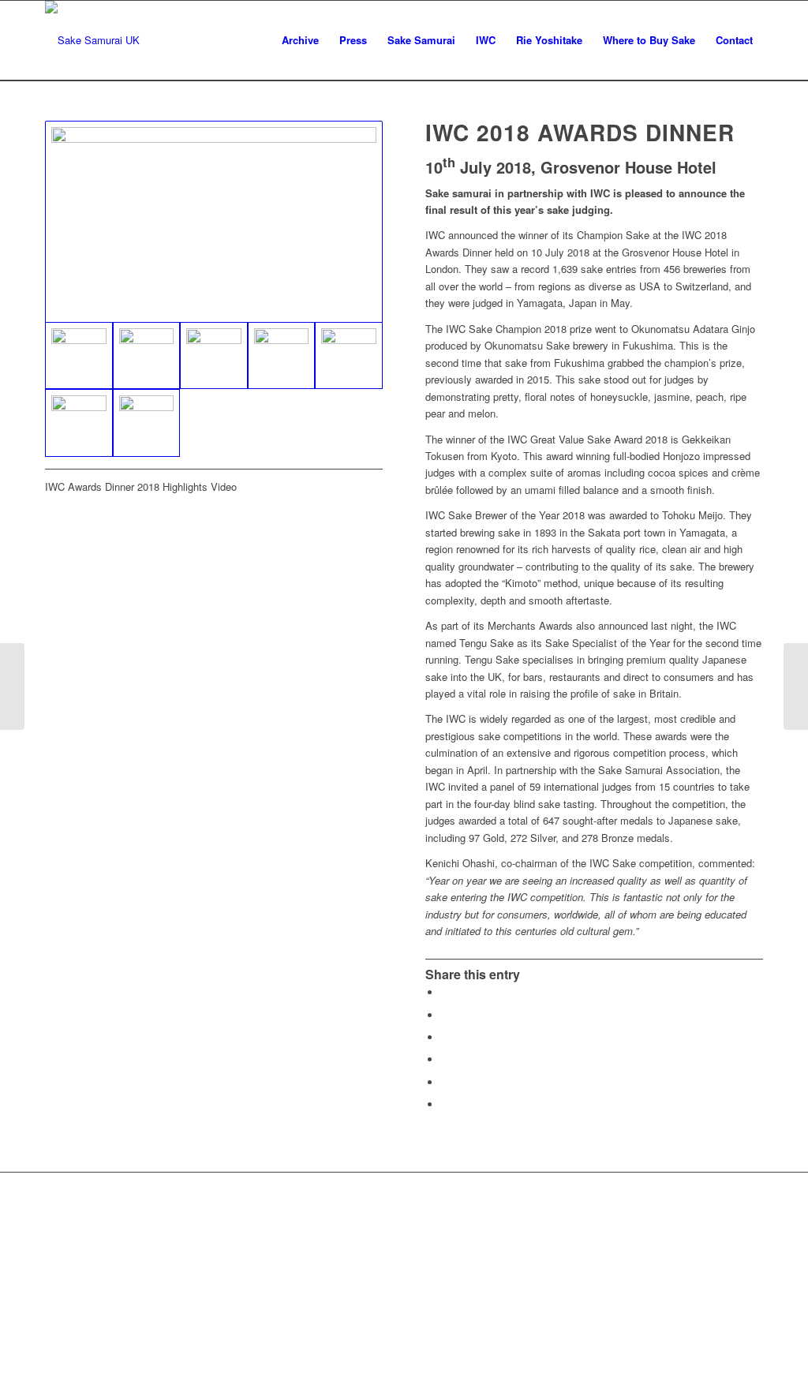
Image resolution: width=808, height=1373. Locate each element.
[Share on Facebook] (445, 992)
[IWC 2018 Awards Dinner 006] (79, 423)
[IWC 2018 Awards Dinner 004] (282, 356)
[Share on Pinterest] (445, 1059)
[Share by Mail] (445, 1104)
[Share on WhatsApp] (445, 1037)
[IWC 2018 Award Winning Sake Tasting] (796, 686)
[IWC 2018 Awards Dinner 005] (349, 356)
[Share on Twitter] (445, 1015)
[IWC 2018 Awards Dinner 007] (147, 423)
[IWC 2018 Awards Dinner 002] (147, 356)
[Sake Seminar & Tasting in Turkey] (12, 686)
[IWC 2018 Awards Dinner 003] (214, 356)
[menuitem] (300, 40)
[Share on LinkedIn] (445, 1082)
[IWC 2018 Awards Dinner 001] (214, 222)
